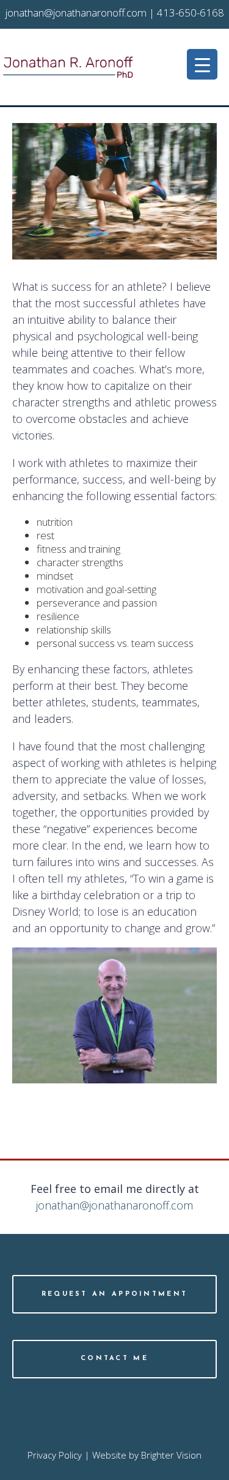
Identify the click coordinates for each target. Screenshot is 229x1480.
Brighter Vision (171, 1455)
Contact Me (114, 1358)
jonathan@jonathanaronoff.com (114, 1205)
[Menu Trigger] (202, 64)
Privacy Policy (54, 1455)
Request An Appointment (115, 1294)
